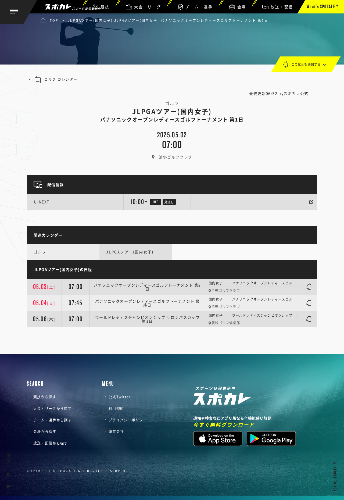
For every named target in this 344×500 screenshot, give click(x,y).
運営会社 (116, 431)
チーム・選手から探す (52, 419)
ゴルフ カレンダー (61, 79)
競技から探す (44, 396)
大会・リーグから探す (52, 408)
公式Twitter (120, 396)
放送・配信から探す (50, 442)
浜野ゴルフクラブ (175, 157)
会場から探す (44, 431)
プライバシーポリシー (128, 419)
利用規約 (116, 408)
